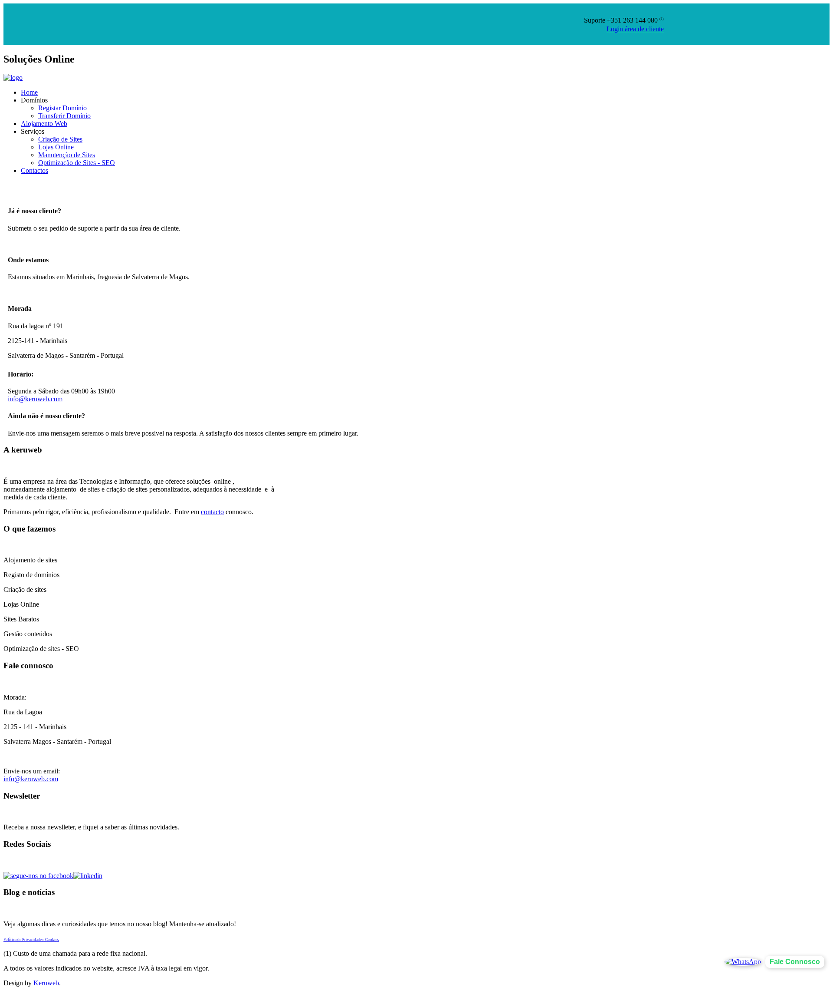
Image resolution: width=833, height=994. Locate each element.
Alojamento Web (44, 123)
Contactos (34, 170)
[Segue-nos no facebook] (38, 875)
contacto (212, 511)
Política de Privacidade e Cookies (31, 940)
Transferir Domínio (64, 115)
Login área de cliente (635, 29)
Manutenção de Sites (66, 155)
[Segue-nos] (87, 875)
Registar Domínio (62, 108)
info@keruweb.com (35, 399)
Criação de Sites (60, 139)
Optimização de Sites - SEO (76, 162)
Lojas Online (56, 147)
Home (29, 92)
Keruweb (46, 983)
